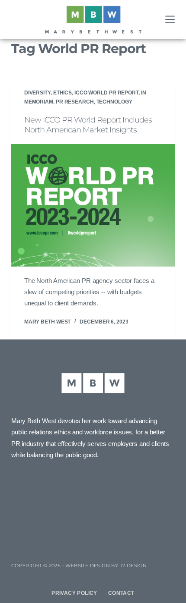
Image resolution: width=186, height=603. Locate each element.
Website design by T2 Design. (106, 565)
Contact (121, 593)
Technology (114, 102)
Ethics (62, 93)
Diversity (37, 93)
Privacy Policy (74, 593)
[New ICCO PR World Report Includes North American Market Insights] (93, 205)
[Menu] (170, 19)
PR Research (75, 102)
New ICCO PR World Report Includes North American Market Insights (88, 125)
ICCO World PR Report (106, 93)
